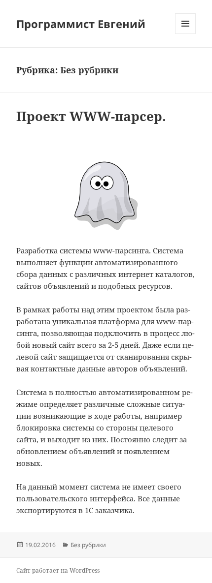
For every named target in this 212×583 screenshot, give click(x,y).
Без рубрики (88, 545)
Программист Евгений (80, 23)
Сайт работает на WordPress (58, 570)
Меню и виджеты (186, 33)
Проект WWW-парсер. (91, 116)
